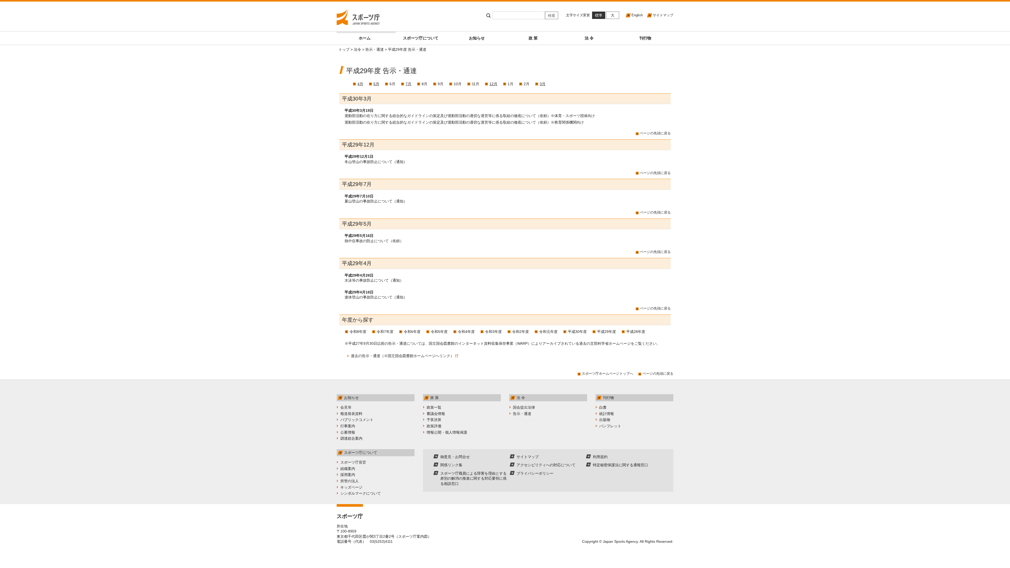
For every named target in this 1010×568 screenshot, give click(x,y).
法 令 (589, 38)
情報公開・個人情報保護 (447, 432)
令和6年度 (412, 331)
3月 (543, 84)
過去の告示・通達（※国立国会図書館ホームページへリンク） (402, 356)
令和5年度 (439, 331)
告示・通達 (374, 49)
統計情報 (606, 414)
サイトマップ (663, 15)
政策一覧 (434, 407)
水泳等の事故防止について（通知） (374, 280)
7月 (408, 84)
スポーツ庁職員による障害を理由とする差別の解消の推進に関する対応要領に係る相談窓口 (473, 478)
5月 (376, 84)
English (637, 15)
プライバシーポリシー (535, 473)
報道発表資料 (351, 414)
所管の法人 (349, 481)
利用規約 (600, 457)
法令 (357, 49)
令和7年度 (385, 331)
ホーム (365, 38)
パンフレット (610, 426)
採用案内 (347, 475)
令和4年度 (466, 331)
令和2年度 (520, 331)
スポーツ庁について (420, 38)
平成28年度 (635, 331)
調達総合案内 (351, 438)
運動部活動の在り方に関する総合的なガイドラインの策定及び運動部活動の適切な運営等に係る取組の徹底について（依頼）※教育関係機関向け (464, 122)
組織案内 (347, 468)
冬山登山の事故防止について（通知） (376, 162)
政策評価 (434, 426)
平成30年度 (577, 331)
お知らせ (477, 38)
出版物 (604, 420)
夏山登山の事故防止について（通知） (376, 201)
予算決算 (434, 420)
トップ (344, 49)
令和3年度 (493, 331)
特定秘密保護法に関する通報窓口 (620, 465)
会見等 (345, 407)
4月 (360, 84)
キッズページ (351, 487)
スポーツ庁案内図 (413, 536)
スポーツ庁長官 (353, 462)
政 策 (533, 38)
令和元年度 (548, 331)
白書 (603, 407)
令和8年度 (358, 331)
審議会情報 (436, 414)
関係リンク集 (451, 465)
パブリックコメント (356, 420)
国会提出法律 (524, 407)
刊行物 (645, 38)
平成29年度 (606, 331)
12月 (493, 84)
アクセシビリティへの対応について (546, 465)
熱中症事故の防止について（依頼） (374, 241)
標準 (598, 15)
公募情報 (347, 432)
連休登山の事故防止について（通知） (376, 297)
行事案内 (347, 426)
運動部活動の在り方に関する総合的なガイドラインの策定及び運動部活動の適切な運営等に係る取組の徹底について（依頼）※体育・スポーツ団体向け (470, 116)
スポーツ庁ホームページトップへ (607, 374)
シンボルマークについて (360, 493)
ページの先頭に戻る (655, 133)
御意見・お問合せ (455, 457)
